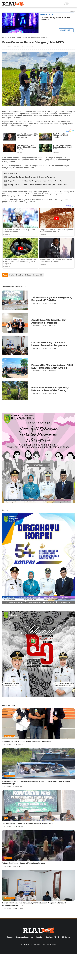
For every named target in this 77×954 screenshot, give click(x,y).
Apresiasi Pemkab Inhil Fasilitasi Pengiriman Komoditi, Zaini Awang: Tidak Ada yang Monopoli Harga (36, 782)
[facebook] (4, 280)
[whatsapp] (12, 280)
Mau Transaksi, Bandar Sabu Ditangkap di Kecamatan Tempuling (31, 177)
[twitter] (8, 280)
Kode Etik (39, 937)
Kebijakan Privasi (52, 937)
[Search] (70, 3)
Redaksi (10, 937)
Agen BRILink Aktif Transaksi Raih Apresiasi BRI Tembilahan (48, 321)
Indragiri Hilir (11, 37)
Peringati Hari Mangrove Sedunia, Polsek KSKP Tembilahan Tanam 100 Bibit (52, 366)
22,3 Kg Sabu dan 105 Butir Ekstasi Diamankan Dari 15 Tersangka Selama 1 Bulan (37, 185)
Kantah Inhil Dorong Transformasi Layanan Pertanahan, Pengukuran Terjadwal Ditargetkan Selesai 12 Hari (50, 344)
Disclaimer (66, 937)
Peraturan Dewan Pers (24, 937)
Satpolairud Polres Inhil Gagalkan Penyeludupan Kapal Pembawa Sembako (35, 181)
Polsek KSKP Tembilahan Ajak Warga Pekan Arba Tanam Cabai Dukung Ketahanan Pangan (50, 389)
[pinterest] (16, 280)
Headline (19, 275)
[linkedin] (20, 280)
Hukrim (28, 275)
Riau (6, 818)
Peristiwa (8, 858)
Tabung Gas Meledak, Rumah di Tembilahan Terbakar (23, 863)
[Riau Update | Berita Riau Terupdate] (13, 5)
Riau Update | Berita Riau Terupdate (45, 944)
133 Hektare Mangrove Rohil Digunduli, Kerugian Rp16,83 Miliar (51, 299)
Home (4, 37)
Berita (11, 275)
